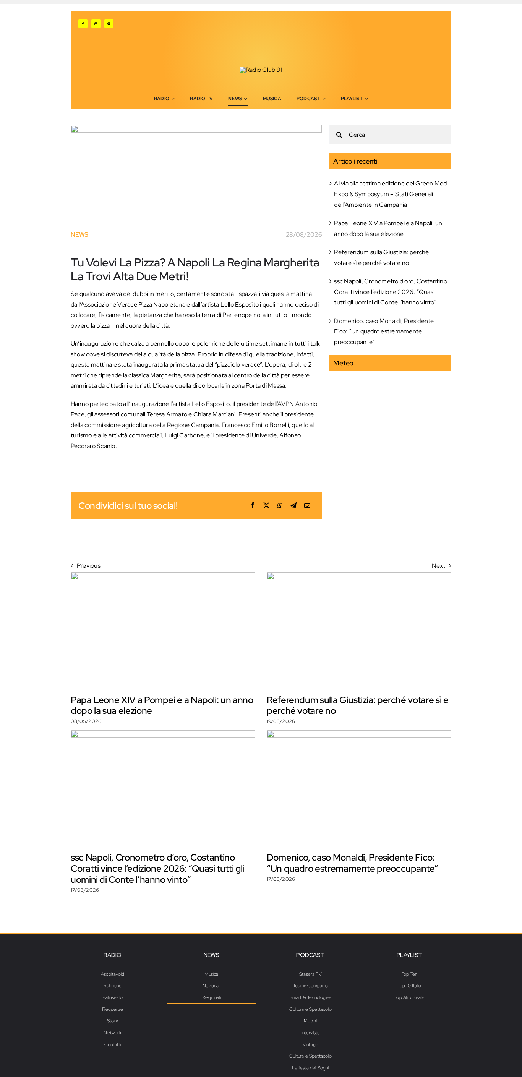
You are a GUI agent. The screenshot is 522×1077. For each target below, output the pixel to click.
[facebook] (83, 23)
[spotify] (108, 23)
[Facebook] (252, 505)
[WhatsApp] (280, 505)
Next (438, 566)
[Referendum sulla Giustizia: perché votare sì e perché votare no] (359, 630)
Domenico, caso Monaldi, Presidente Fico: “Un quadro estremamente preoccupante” (384, 331)
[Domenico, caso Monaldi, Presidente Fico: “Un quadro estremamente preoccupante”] (359, 788)
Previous (89, 566)
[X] (266, 505)
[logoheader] (261, 70)
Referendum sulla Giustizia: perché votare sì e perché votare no (357, 705)
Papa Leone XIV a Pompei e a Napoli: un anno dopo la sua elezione (162, 705)
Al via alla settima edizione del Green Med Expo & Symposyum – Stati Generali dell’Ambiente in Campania (390, 193)
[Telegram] (293, 505)
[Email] (307, 505)
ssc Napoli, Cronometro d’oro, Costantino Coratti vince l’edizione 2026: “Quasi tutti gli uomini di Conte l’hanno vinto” (390, 291)
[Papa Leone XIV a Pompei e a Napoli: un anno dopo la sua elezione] (163, 630)
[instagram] (96, 23)
